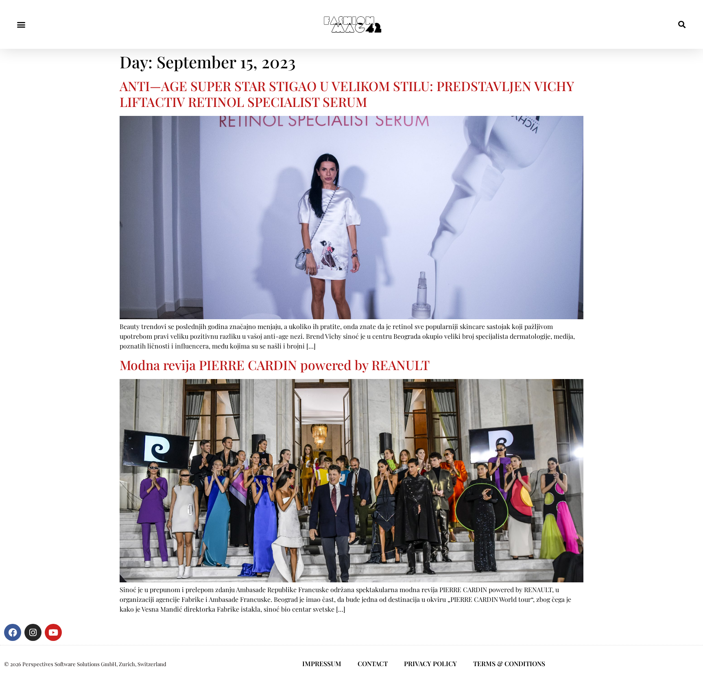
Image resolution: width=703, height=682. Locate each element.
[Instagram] (32, 632)
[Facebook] (12, 632)
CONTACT (373, 663)
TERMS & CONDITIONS (509, 663)
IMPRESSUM (321, 663)
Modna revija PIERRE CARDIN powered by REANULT (275, 364)
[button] (21, 24)
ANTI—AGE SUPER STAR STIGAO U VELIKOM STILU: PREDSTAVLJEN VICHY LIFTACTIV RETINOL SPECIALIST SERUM (347, 93)
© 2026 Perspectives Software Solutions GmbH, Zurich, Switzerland (85, 663)
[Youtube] (53, 632)
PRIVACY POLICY (430, 663)
